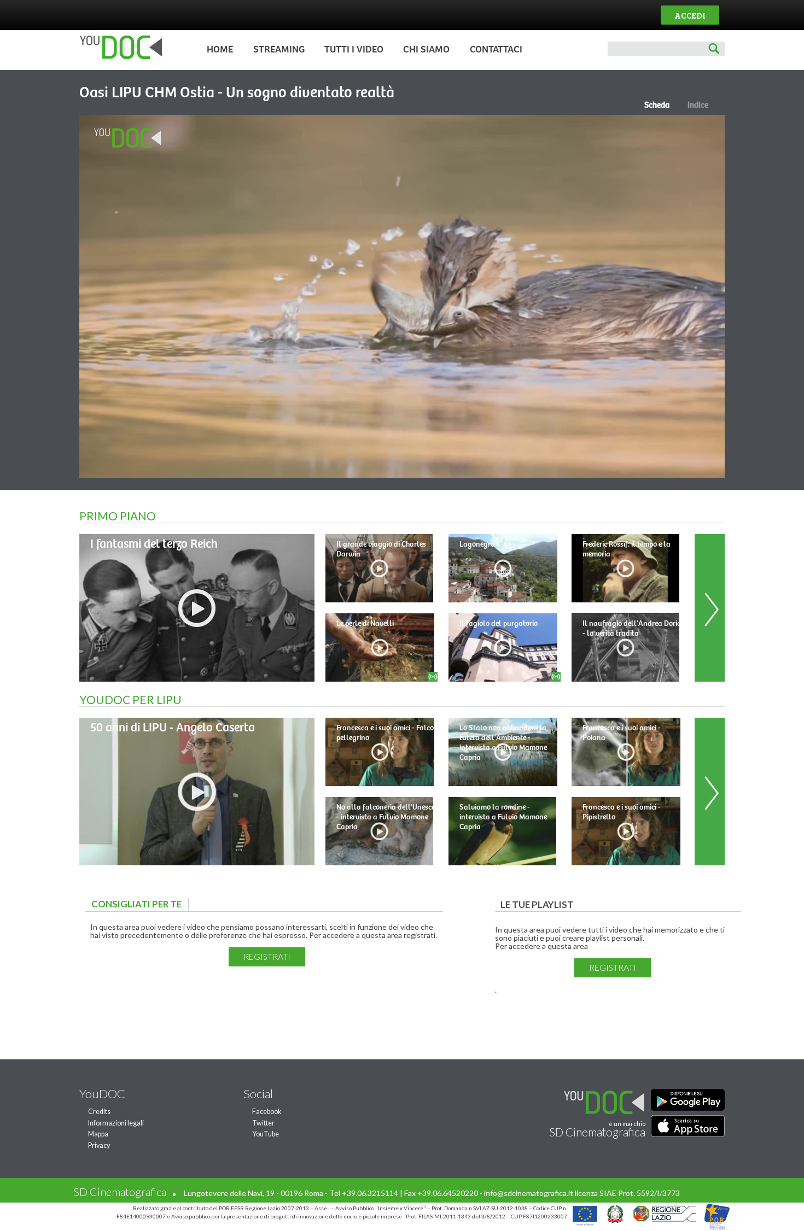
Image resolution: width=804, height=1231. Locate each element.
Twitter (263, 1123)
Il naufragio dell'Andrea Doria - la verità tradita (631, 628)
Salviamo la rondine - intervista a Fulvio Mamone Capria (503, 817)
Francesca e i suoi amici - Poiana (621, 733)
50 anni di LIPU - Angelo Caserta (172, 728)
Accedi (690, 15)
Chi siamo (426, 49)
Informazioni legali (116, 1123)
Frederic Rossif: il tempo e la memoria (626, 549)
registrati (266, 957)
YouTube (265, 1134)
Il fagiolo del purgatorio (498, 623)
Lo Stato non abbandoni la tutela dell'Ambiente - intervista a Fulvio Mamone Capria (503, 743)
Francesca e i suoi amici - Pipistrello (621, 812)
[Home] (118, 56)
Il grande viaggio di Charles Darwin (381, 549)
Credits (99, 1111)
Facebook (267, 1111)
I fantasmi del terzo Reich (154, 544)
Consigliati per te (139, 904)
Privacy (99, 1145)
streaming (279, 49)
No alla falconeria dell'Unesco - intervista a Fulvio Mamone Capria (385, 817)
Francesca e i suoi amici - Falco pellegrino (385, 733)
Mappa (98, 1134)
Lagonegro (476, 544)
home (220, 49)
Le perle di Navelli (365, 623)
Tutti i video (353, 49)
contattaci (496, 49)
